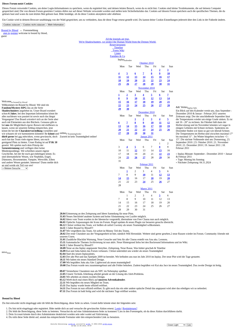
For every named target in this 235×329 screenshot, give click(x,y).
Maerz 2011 (147, 188)
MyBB (88, 324)
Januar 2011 (147, 136)
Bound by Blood (9, 30)
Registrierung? (130, 308)
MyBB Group (107, 324)
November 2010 (146, 88)
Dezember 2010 (146, 112)
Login (118, 308)
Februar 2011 (146, 164)
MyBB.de (71, 324)
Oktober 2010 (147, 63)
